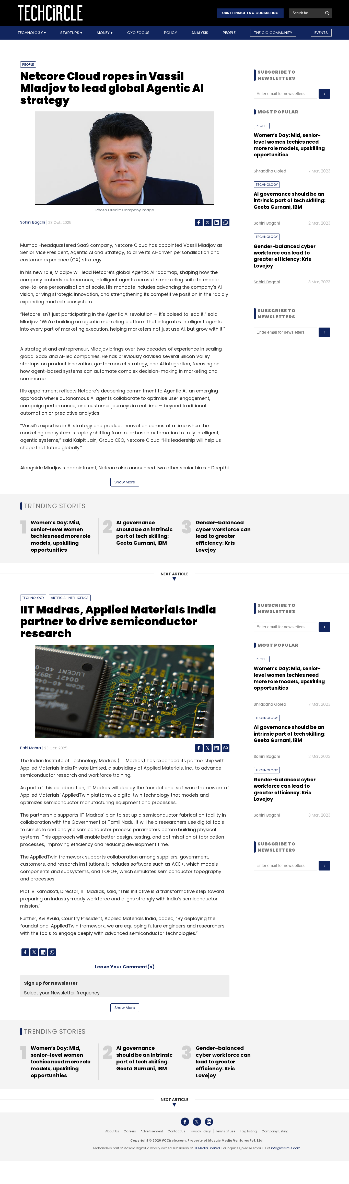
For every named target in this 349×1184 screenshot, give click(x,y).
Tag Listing (248, 1131)
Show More (124, 482)
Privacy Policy (200, 1131)
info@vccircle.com (285, 1148)
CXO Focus (138, 32)
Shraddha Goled (270, 171)
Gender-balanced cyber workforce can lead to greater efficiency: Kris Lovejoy (285, 256)
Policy (170, 32)
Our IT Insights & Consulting (250, 12)
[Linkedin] (216, 222)
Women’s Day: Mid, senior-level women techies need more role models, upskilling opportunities (289, 145)
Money (104, 32)
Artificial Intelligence (70, 597)
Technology (31, 32)
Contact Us (176, 1131)
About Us (112, 1131)
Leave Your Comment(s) (125, 967)
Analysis (199, 32)
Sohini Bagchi (32, 222)
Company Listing (275, 1131)
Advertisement (152, 1131)
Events (321, 32)
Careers (130, 1131)
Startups (70, 32)
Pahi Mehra (30, 747)
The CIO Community (273, 32)
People (229, 32)
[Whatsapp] (225, 222)
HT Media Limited (207, 1148)
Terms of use (225, 1131)
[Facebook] (199, 222)
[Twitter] (208, 222)
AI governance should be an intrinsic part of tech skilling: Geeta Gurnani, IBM (289, 201)
